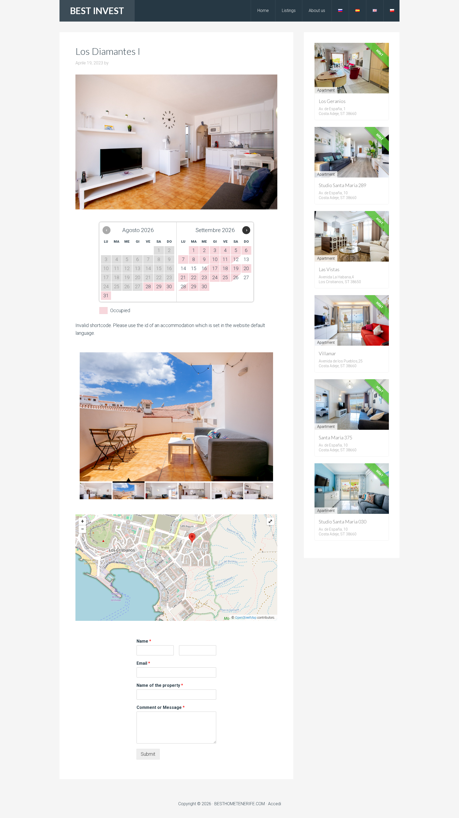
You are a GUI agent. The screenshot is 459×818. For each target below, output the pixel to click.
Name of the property (160, 685)
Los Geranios (332, 101)
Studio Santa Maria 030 (342, 521)
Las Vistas (329, 269)
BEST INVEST (97, 10)
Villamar (327, 353)
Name (144, 641)
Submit (148, 754)
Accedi (274, 803)
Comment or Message (161, 707)
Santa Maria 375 (335, 437)
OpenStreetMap (246, 617)
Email (143, 663)
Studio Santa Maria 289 (342, 185)
